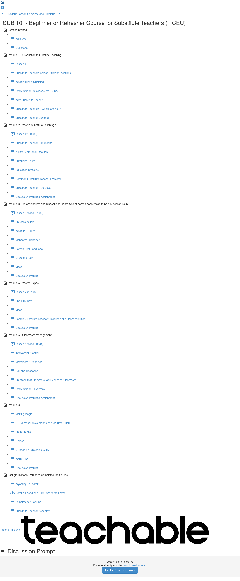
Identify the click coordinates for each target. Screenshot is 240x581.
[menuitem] (2, 8)
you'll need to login (135, 565)
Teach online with (10, 529)
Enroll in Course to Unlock (120, 570)
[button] (2, 3)
